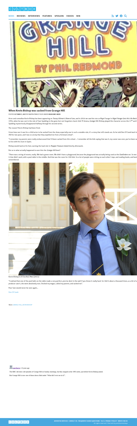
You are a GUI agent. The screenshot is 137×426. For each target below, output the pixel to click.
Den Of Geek (13, 292)
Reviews (21, 16)
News (11, 16)
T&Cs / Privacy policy (109, 421)
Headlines (52, 114)
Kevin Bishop (27, 305)
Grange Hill (17, 305)
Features (47, 16)
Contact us (73, 421)
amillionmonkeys (122, 423)
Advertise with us (61, 421)
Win (78, 16)
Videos (70, 16)
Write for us (123, 421)
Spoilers (59, 16)
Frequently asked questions (89, 421)
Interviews (34, 16)
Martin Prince (33, 114)
